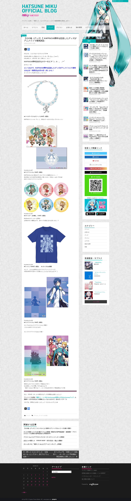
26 (31, 485)
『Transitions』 (98, 282)
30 (47, 485)
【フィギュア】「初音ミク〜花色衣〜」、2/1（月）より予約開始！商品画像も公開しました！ (65, 454)
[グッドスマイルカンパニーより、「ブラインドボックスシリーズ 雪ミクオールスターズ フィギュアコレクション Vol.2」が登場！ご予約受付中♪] (86, 55)
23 (47, 481)
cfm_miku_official (96, 168)
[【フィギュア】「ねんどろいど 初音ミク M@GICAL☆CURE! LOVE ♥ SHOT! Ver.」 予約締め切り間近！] (86, 108)
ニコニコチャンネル (96, 164)
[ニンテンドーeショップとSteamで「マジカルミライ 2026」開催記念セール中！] (86, 119)
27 (35, 485)
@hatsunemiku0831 (96, 172)
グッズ (50, 27)
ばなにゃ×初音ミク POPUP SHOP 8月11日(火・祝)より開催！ (43, 440)
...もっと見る (95, 301)
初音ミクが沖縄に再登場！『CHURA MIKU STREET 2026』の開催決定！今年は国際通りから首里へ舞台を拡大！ (98, 90)
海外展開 (79, 27)
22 (43, 481)
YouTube (96, 160)
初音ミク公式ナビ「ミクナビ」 (96, 198)
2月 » (25, 492)
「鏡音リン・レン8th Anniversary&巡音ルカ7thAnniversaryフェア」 (55, 397)
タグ (102, 41)
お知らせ (69, 27)
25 (27, 485)
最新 (89, 41)
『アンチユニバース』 (100, 292)
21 (39, 481)
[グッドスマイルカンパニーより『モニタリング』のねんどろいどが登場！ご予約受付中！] (86, 100)
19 (31, 481)
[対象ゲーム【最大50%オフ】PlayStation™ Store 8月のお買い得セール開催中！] (86, 136)
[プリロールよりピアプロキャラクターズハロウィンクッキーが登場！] (86, 127)
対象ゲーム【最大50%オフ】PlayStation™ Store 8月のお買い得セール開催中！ (98, 136)
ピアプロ (89, 27)
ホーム (26, 27)
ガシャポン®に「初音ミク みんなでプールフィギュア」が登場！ (43, 444)
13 (35, 478)
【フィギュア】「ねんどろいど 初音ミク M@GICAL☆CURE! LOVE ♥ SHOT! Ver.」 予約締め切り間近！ (98, 109)
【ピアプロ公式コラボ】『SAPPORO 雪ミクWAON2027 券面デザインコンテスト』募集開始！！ (98, 80)
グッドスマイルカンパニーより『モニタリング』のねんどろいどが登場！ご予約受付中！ (98, 100)
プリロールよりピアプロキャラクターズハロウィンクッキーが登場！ (44, 437)
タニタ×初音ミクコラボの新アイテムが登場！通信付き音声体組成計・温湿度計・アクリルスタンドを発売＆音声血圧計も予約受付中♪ (50, 432)
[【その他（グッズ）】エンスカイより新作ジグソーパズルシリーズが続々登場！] (86, 46)
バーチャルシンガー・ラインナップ (91, 476)
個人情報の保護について (88, 479)
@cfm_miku (96, 153)
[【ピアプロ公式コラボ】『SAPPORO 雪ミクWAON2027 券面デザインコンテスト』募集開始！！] (86, 79)
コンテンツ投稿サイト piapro (89, 470)
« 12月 (23, 492)
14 (39, 478)
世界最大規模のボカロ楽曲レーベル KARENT (93, 473)
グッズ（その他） (43, 415)
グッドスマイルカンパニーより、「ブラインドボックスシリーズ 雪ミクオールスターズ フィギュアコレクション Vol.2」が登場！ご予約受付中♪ (98, 57)
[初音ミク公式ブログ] (39, 10)
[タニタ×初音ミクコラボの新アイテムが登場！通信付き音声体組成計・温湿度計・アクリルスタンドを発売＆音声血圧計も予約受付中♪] (86, 67)
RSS (54, 477)
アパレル (36, 415)
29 (43, 485)
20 (35, 481)
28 (39, 485)
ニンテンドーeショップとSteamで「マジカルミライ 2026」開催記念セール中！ (97, 119)
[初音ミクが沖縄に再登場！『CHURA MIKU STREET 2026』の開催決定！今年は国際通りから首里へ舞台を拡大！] (86, 89)
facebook (96, 157)
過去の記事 (87, 244)
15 (43, 478)
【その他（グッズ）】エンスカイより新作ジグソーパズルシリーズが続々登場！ (48, 428)
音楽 (43, 27)
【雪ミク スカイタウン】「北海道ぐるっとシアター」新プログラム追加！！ (36, 454)
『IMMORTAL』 (98, 262)
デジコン (59, 27)
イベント (35, 27)
